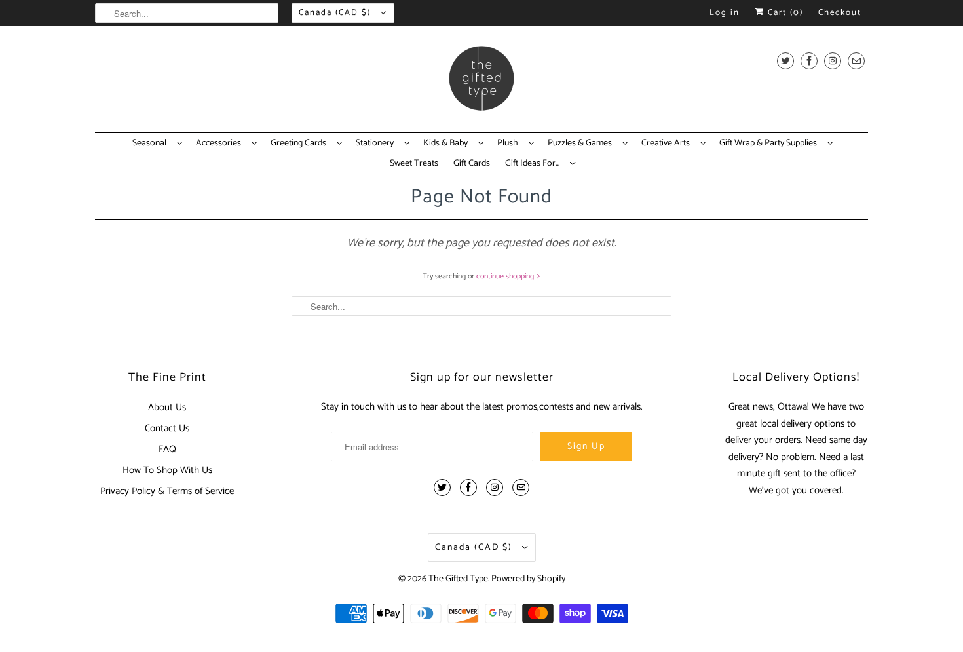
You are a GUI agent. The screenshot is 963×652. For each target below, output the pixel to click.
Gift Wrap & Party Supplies (770, 143)
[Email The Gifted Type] (856, 60)
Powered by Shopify (528, 578)
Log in (724, 13)
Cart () (784, 13)
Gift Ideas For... (534, 164)
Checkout (839, 13)
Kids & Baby (447, 143)
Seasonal (151, 143)
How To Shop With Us (167, 470)
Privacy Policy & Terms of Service (167, 491)
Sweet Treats (414, 164)
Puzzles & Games (582, 143)
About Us (167, 407)
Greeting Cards (300, 143)
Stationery (377, 143)
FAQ (167, 449)
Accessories (220, 143)
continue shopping (506, 276)
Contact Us (167, 428)
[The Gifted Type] (481, 82)
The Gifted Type (458, 578)
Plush (509, 143)
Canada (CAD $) (336, 13)
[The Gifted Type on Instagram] (832, 60)
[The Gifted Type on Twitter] (785, 60)
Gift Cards (471, 164)
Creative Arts (667, 143)
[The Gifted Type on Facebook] (809, 60)
